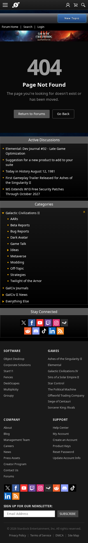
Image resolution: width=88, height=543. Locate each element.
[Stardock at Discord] (36, 331)
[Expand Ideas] (8, 250)
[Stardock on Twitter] (24, 323)
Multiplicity (11, 389)
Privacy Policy (17, 535)
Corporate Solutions (17, 365)
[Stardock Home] (16, 5)
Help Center (61, 428)
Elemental (54, 365)
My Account (61, 434)
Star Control (56, 383)
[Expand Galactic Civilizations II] (3, 213)
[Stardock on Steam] (64, 323)
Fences (8, 377)
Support (60, 419)
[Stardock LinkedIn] (52, 331)
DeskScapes (11, 383)
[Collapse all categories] (84, 212)
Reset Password (63, 452)
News (7, 452)
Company (12, 419)
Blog (7, 434)
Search (27, 27)
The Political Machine (62, 389)
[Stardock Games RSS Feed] (60, 331)
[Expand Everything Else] (3, 301)
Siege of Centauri (59, 401)
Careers (9, 446)
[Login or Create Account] (68, 5)
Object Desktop (14, 359)
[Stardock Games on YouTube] (40, 323)
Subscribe (68, 514)
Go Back (63, 114)
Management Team (17, 440)
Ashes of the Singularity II (65, 359)
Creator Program (15, 464)
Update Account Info (67, 458)
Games (53, 351)
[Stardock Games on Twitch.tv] (48, 323)
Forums (9, 476)
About (8, 428)
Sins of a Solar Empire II (63, 377)
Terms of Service (40, 535)
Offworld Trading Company (66, 395)
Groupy (9, 395)
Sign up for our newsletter (28, 506)
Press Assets (12, 458)
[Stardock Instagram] (56, 323)
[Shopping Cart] (75, 5)
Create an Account (65, 440)
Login (40, 27)
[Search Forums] (83, 5)
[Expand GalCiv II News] (3, 295)
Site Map (73, 535)
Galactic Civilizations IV (63, 371)
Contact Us (11, 470)
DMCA (60, 535)
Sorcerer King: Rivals (61, 407)
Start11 (8, 371)
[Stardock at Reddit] (28, 331)
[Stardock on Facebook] (32, 323)
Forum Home (10, 27)
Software (12, 351)
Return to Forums (31, 114)
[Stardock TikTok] (44, 331)
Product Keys (62, 446)
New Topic (72, 18)
